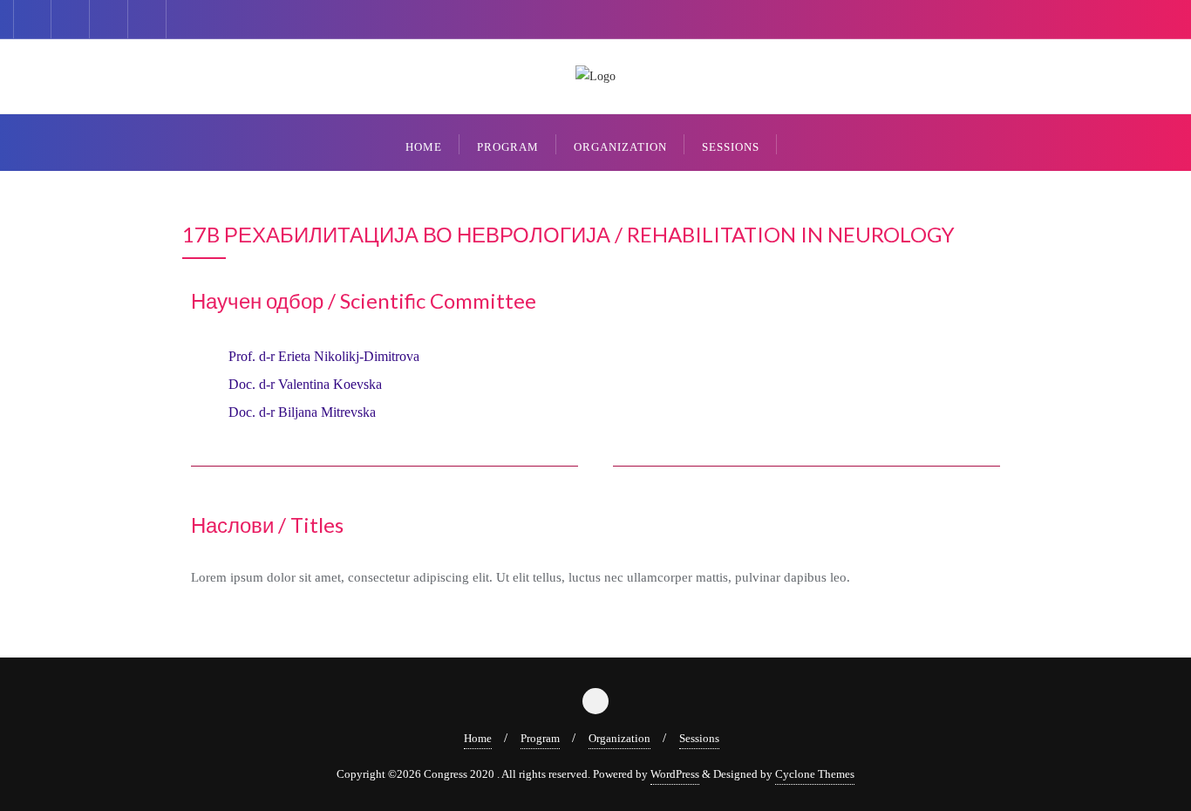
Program (540, 738)
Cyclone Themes (814, 773)
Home (478, 738)
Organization (619, 738)
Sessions (699, 738)
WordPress (674, 773)
